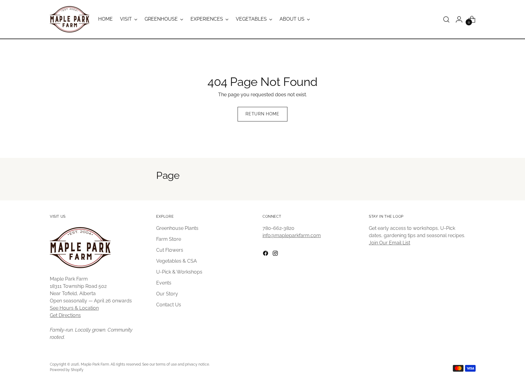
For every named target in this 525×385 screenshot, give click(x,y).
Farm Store (168, 239)
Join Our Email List (389, 243)
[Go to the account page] (459, 19)
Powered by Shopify (67, 369)
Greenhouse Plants (177, 228)
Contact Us (168, 305)
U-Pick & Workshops (179, 272)
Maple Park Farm (95, 364)
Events (163, 283)
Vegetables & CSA (176, 261)
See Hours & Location (74, 308)
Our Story (167, 294)
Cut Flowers (169, 250)
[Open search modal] (446, 19)
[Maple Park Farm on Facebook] (266, 254)
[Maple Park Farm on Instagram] (276, 254)
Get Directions (65, 315)
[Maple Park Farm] (69, 19)
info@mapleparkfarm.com (291, 235)
